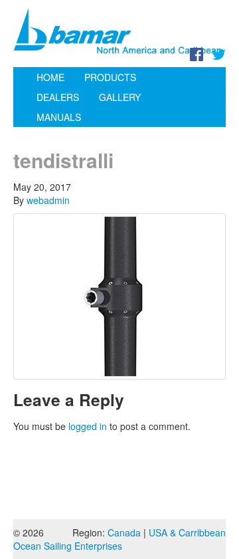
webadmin (48, 200)
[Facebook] (196, 53)
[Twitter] (219, 53)
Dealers (58, 97)
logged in (87, 426)
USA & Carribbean (187, 532)
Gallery (120, 97)
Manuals (59, 117)
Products (110, 77)
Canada (124, 532)
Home (50, 77)
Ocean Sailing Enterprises (67, 545)
